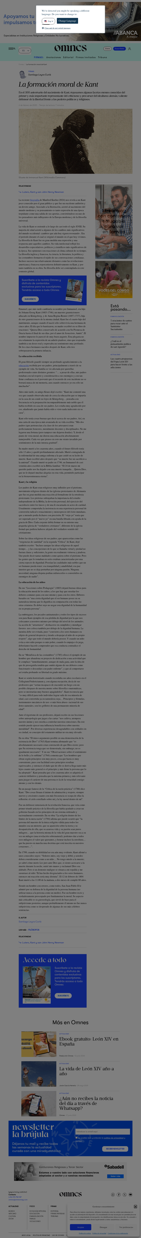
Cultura (12, 1216)
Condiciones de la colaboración (118, 1233)
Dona (107, 49)
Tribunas (54, 1216)
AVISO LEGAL (26, 1235)
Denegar (103, 1227)
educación (24, 365)
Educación (35, 1214)
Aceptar (80, 1227)
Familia (32, 1219)
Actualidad (14, 1206)
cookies (78, 1141)
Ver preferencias (126, 1227)
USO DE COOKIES (58, 1235)
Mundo (12, 1211)
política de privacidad (114, 1138)
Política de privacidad (99, 1233)
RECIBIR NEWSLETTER (115, 1149)
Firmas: (39, 57)
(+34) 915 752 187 (15, 1197)
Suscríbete (119, 49)
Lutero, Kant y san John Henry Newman (43, 192)
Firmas (21, 64)
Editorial (68, 57)
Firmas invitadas (86, 57)
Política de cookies (85, 1233)
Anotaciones (53, 57)
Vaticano (12, 1214)
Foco (32, 1206)
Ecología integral (38, 1211)
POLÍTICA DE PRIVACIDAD (41, 1235)
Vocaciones (35, 1221)
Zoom (11, 1219)
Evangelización (36, 1216)
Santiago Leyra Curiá (39, 74)
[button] (135, 1206)
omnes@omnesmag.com (18, 1200)
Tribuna (102, 57)
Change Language (67, 20)
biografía (35, 199)
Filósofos (33, 930)
